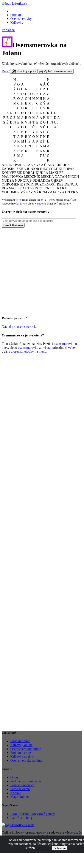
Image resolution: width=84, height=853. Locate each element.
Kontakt (15, 793)
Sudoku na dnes (21, 753)
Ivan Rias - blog (21, 818)
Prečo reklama (20, 789)
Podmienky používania (26, 781)
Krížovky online (21, 745)
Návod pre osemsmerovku (19, 326)
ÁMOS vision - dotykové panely (32, 814)
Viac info (43, 848)
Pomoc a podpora (22, 785)
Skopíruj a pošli (26, 71)
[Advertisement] (42, 270)
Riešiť (6, 71)
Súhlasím (60, 848)
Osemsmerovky (21, 19)
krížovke (21, 203)
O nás (14, 777)
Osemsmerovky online (25, 749)
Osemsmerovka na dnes (26, 760)
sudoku (41, 203)
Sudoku (15, 15)
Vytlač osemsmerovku (57, 71)
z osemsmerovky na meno (28, 351)
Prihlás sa (8, 30)
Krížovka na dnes (22, 756)
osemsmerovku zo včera (34, 347)
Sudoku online (20, 741)
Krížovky (16, 22)
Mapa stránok (19, 797)
